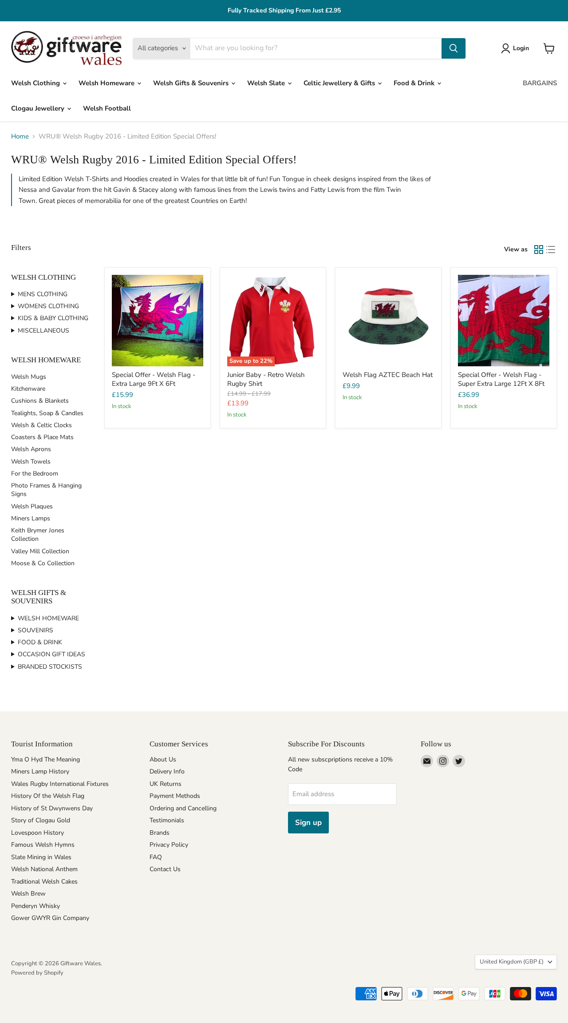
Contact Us (165, 869)
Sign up (308, 822)
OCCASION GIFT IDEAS (51, 654)
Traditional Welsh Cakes (44, 881)
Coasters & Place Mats (42, 437)
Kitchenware (28, 389)
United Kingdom (512, 962)
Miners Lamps (30, 518)
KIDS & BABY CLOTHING (53, 318)
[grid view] (538, 249)
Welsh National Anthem (44, 869)
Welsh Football (107, 108)
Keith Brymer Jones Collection (37, 534)
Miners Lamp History (40, 771)
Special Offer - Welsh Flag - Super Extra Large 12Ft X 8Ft (501, 379)
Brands (160, 833)
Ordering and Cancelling (183, 808)
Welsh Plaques (32, 506)
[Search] (453, 48)
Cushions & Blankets (40, 401)
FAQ (156, 857)
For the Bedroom (34, 473)
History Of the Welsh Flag (47, 796)
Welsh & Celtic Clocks (41, 425)
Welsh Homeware (107, 83)
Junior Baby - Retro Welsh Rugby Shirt (266, 379)
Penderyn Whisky (35, 906)
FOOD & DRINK (40, 642)
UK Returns (165, 784)
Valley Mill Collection (40, 551)
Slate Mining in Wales (41, 857)
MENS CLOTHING (42, 294)
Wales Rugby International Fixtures (60, 784)
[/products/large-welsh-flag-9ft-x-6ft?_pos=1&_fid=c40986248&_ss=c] (157, 320)
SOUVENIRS (35, 630)
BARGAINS (540, 83)
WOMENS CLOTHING (48, 306)
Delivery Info (167, 771)
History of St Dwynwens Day (52, 808)
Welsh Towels (31, 461)
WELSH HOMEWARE (48, 618)
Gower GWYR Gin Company (50, 918)
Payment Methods (175, 796)
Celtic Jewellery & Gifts (340, 83)
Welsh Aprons (31, 449)
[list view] (551, 249)
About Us (163, 759)
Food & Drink (415, 83)
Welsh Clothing (36, 83)
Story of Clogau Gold (40, 820)
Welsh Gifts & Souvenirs (191, 83)
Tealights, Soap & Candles (47, 413)
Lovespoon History (37, 833)
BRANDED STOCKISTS (50, 666)
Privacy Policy (169, 845)
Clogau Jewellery (38, 108)
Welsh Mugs (28, 377)
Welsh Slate (267, 83)
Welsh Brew (28, 893)
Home (20, 136)
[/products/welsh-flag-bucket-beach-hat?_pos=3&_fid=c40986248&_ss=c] (388, 320)
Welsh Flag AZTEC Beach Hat (388, 374)
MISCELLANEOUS (43, 330)
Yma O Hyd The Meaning (45, 759)
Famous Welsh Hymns (43, 845)
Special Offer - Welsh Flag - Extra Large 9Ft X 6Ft (153, 379)
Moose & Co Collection (43, 563)
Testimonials (167, 820)
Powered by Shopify (37, 973)
